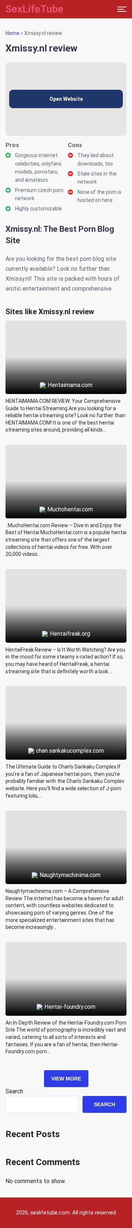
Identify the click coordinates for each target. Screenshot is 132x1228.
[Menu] (121, 9)
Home (12, 33)
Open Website (66, 99)
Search (14, 1091)
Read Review (66, 340)
